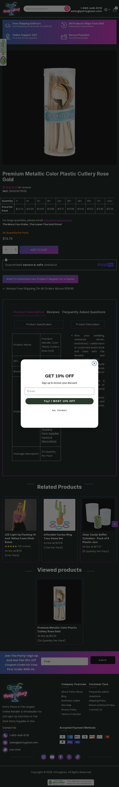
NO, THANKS (59, 410)
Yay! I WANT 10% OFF (59, 401)
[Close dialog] (94, 363)
